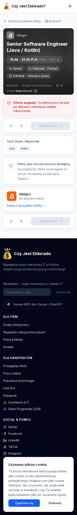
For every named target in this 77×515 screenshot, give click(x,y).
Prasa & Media (13, 339)
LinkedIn (14, 440)
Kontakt (8, 347)
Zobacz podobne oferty (24, 21)
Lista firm (9, 388)
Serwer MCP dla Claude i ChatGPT (38, 304)
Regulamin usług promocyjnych (24, 332)
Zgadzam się (24, 503)
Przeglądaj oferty (15, 366)
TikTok (13, 447)
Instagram (14, 453)
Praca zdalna (12, 373)
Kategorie (10, 395)
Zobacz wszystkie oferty (24, 205)
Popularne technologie (18, 380)
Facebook (15, 433)
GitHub (12, 427)
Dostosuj (55, 503)
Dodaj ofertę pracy (16, 324)
